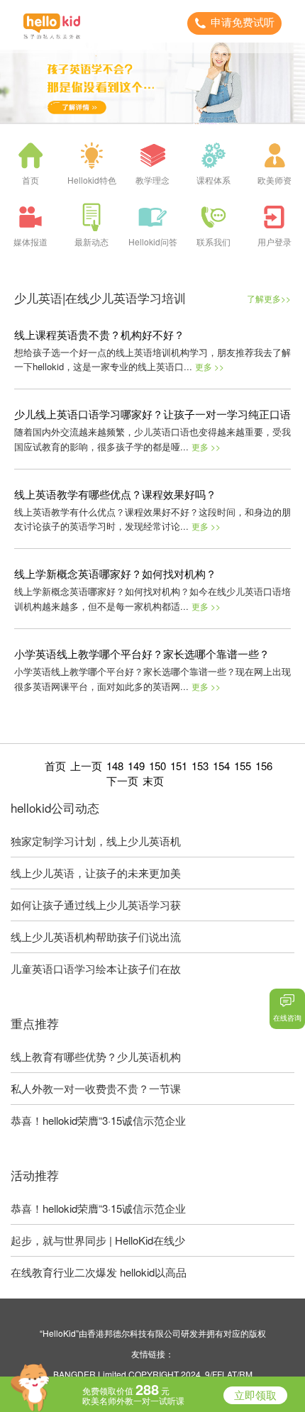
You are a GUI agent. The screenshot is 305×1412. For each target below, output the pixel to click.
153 (200, 765)
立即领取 (255, 1395)
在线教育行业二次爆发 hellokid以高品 (99, 1271)
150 (157, 765)
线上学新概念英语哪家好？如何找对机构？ (115, 573)
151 (178, 765)
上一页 (86, 765)
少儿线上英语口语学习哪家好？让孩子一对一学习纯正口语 (152, 413)
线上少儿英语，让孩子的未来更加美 (96, 872)
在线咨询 (287, 1018)
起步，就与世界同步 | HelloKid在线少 (98, 1240)
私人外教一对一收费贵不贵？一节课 (96, 1088)
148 (114, 765)
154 (221, 765)
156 (263, 765)
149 (136, 765)
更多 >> (209, 366)
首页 (55, 765)
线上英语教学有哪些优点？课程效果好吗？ (115, 494)
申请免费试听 (242, 22)
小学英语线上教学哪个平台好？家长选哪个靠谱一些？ (142, 653)
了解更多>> (269, 298)
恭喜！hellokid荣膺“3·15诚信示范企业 (98, 1120)
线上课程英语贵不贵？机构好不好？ (99, 334)
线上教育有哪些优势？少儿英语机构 (96, 1056)
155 (242, 765)
